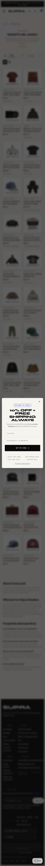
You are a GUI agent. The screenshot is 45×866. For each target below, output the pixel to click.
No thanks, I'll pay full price (22, 463)
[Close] (39, 401)
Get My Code (21, 448)
